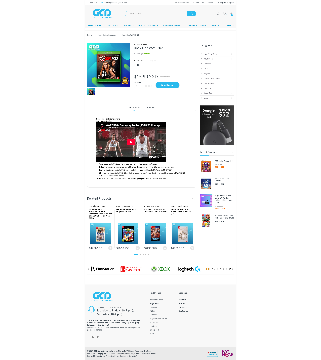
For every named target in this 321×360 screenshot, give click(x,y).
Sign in (231, 2)
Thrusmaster (155, 322)
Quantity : (137, 82)
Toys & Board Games (159, 318)
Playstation (154, 303)
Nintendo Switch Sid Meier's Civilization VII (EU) (181, 211)
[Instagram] (93, 337)
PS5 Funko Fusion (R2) (224, 161)
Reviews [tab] (151, 107)
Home (89, 35)
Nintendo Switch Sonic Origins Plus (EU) (126, 210)
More (152, 333)
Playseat (153, 314)
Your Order (200, 2)
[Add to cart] (110, 248)
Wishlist (140, 60)
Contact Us (183, 311)
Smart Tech (154, 330)
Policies (182, 303)
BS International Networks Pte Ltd (109, 351)
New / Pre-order (156, 299)
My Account (184, 307)
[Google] (138, 65)
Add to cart (169, 85)
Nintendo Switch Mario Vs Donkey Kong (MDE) (224, 216)
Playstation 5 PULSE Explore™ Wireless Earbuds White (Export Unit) (224, 199)
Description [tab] (134, 107)
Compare (152, 60)
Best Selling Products (107, 35)
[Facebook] (134, 65)
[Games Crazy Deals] (101, 13)
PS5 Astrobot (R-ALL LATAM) (223, 179)
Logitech (153, 326)
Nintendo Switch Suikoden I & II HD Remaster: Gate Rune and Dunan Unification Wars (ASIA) (100, 213)
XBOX (152, 311)
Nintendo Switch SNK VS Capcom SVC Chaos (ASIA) (155, 210)
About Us (183, 299)
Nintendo (153, 307)
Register (223, 2)
